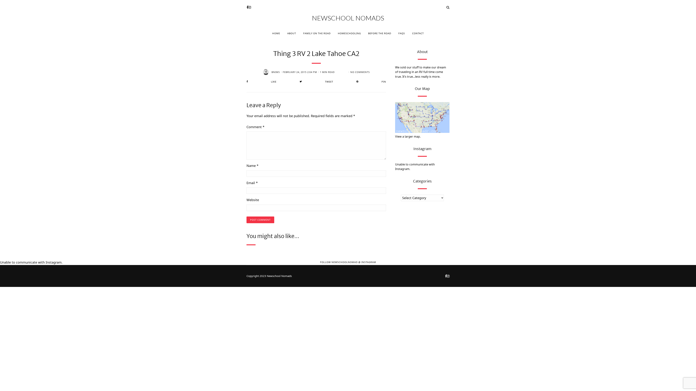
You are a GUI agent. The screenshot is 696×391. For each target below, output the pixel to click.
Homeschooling (349, 33)
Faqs (401, 33)
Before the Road (379, 33)
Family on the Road (317, 33)
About (291, 33)
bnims (276, 72)
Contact (418, 33)
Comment (255, 127)
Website (252, 200)
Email (252, 183)
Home (276, 33)
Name (252, 165)
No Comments (360, 72)
